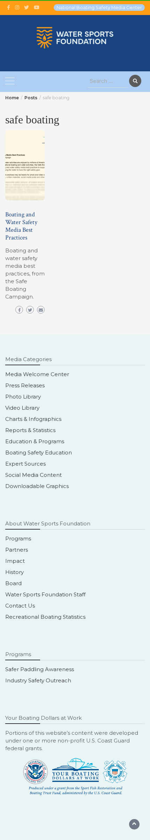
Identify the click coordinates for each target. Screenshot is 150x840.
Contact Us (20, 605)
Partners (16, 549)
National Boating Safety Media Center (99, 7)
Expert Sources (25, 463)
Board (13, 583)
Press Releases (25, 385)
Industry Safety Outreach (38, 680)
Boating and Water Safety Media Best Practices (21, 226)
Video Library (22, 407)
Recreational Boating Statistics (45, 616)
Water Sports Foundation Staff (45, 594)
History (14, 572)
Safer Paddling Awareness (39, 669)
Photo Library (23, 396)
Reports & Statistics (30, 430)
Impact (15, 561)
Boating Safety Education (38, 452)
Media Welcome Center (37, 374)
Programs (18, 538)
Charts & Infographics (33, 419)
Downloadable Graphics (37, 486)
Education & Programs (34, 441)
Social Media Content (33, 475)
